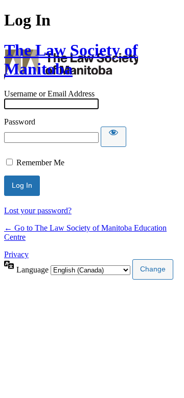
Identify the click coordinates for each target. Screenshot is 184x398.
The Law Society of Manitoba (71, 59)
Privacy (16, 254)
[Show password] (113, 137)
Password (19, 121)
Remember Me (40, 162)
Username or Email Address (49, 93)
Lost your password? (38, 210)
